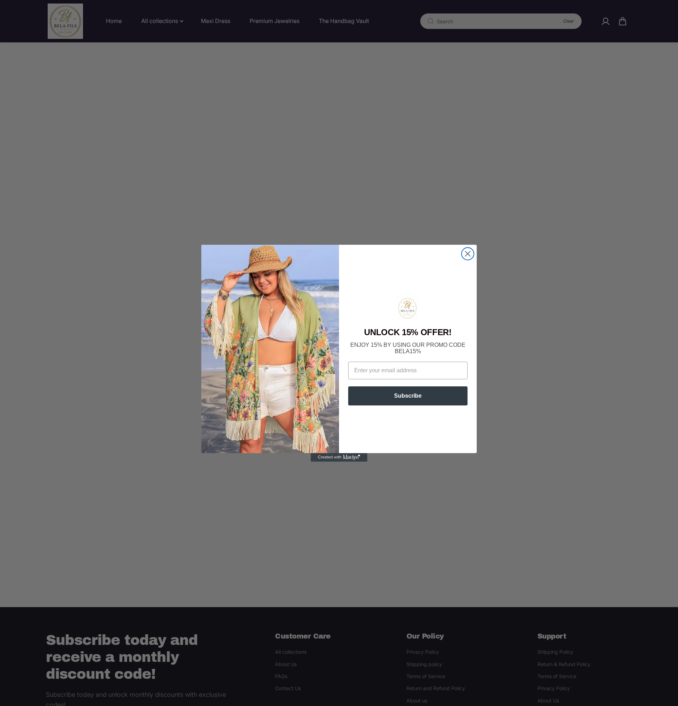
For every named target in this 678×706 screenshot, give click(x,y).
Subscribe (408, 396)
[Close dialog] (468, 254)
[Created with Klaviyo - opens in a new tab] (339, 457)
